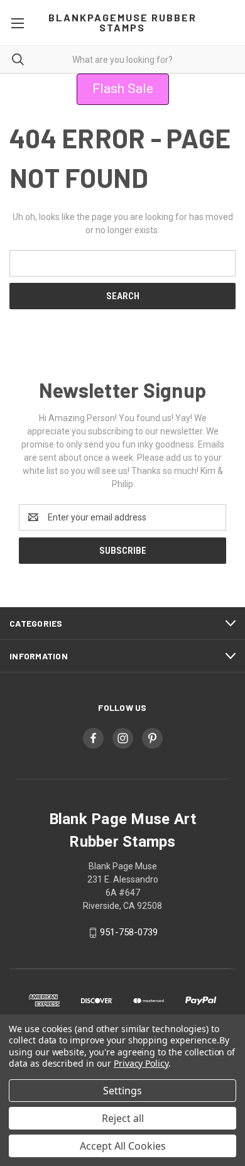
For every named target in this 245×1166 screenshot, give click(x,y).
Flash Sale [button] (122, 88)
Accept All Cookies (123, 1146)
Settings (122, 1090)
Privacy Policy (141, 1063)
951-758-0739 (129, 932)
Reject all (123, 1118)
